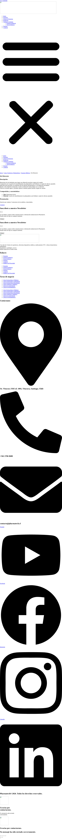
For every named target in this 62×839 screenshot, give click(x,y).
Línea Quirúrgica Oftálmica (10, 284)
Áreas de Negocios (8, 19)
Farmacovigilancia (11, 23)
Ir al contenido (3, 0)
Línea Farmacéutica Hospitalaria (11, 283)
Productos (5, 20)
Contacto (5, 27)
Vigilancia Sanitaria (8, 22)
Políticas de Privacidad (9, 263)
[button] (31, 92)
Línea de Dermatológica (9, 287)
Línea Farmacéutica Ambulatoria (11, 281)
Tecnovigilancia (10, 24)
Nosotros (5, 17)
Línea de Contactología (9, 286)
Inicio (4, 16)
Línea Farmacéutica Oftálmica (11, 280)
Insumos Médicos (25, 173)
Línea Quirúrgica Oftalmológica (12, 173)
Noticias (5, 26)
